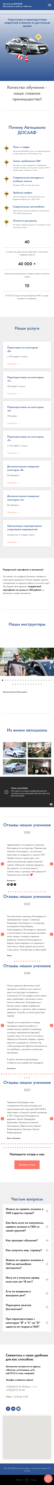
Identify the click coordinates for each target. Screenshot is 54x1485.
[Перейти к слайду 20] (51, 680)
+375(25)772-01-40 (15, 1390)
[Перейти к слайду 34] (27, 1147)
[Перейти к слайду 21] (12, 684)
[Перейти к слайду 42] (45, 1147)
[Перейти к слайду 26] (25, 684)
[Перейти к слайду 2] (5, 680)
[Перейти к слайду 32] (41, 684)
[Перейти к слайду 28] (31, 684)
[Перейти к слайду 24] (20, 684)
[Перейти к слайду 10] (25, 680)
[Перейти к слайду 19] (49, 680)
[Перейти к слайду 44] (50, 1147)
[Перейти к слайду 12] (31, 680)
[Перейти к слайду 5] (12, 680)
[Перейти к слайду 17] (43, 680)
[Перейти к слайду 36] (31, 1147)
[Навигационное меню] (49, 5)
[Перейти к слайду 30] (36, 684)
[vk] (13, 1409)
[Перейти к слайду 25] (23, 684)
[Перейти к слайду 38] (36, 1147)
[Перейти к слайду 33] (24, 1147)
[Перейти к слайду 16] (41, 680)
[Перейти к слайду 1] (2, 680)
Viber (33, 1386)
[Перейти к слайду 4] (10, 680)
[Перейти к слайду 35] (29, 1147)
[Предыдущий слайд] (2, 661)
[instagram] (18, 1409)
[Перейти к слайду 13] (33, 680)
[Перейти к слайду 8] (20, 680)
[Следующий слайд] (51, 661)
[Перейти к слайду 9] (23, 680)
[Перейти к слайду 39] (38, 1147)
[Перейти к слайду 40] (40, 1147)
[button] (27, 1164)
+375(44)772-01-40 (15, 1386)
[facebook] (8, 1409)
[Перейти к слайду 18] (46, 680)
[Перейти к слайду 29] (33, 684)
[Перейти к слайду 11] (28, 680)
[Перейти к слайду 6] (15, 680)
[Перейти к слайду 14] (36, 680)
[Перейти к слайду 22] (15, 684)
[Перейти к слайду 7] (18, 680)
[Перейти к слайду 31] (38, 684)
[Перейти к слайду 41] (43, 1147)
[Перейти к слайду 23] (18, 684)
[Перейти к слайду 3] (7, 680)
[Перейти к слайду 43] (47, 1147)
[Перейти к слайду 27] (28, 684)
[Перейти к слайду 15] (38, 680)
